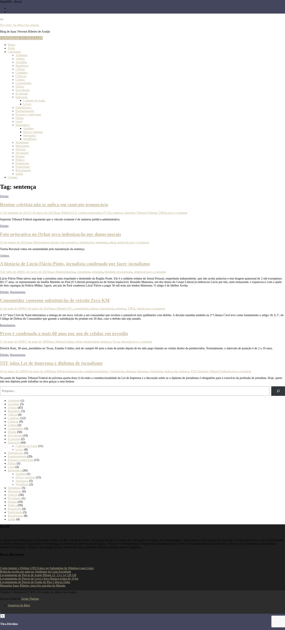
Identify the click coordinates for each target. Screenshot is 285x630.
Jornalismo (22, 142)
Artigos (20, 58)
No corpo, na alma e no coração (19, 25)
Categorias (14, 51)
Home (11, 44)
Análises (28, 128)
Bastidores (22, 65)
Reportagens (23, 170)
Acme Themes (30, 598)
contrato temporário (90, 212)
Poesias (20, 156)
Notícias (21, 149)
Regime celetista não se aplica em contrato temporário (54, 204)
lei (175, 371)
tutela (140, 308)
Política (20, 159)
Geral (19, 121)
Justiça (168, 371)
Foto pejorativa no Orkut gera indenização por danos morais (60, 234)
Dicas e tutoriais (33, 132)
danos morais (50, 242)
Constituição (116, 371)
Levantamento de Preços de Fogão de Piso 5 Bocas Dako (35, 582)
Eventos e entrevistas (28, 114)
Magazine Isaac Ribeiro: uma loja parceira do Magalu (32, 585)
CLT (73, 212)
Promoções (22, 163)
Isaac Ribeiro (62, 212)
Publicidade (23, 166)
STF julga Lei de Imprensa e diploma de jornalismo (51, 363)
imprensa (70, 272)
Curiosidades (23, 83)
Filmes (20, 118)
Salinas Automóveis (102, 308)
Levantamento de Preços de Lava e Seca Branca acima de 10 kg (39, 578)
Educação (22, 97)
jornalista (97, 272)
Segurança (29, 135)
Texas (115, 341)
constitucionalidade (95, 371)
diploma (131, 371)
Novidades (22, 152)
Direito (20, 86)
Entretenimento (25, 111)
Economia (22, 93)
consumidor (81, 308)
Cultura (20, 79)
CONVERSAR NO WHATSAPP (21, 38)
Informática (22, 125)
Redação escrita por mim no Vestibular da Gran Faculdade (35, 571)
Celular (69, 341)
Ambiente (22, 55)
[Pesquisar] (278, 391)
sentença (117, 212)
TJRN (162, 212)
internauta (101, 242)
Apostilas (21, 62)
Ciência (20, 69)
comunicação (74, 371)
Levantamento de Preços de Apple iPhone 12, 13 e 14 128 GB (38, 575)
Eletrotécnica (23, 107)
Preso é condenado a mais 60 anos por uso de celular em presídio (64, 333)
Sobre (11, 48)
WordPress (29, 139)
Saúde (19, 173)
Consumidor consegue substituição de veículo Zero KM (55, 300)
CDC (69, 308)
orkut (112, 242)
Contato (12, 177)
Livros (27, 104)
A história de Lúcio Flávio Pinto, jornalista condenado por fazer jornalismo (75, 263)
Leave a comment (176, 212)
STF (193, 371)
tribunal (125, 341)
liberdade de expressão (118, 272)
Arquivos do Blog (19, 605)
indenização (86, 242)
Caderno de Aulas (34, 100)
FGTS (107, 212)
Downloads (23, 90)
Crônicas (21, 76)
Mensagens (22, 146)
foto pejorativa (69, 242)
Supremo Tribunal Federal (140, 212)
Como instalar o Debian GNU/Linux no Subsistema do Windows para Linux (47, 568)
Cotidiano (22, 72)
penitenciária (91, 341)
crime (78, 341)
